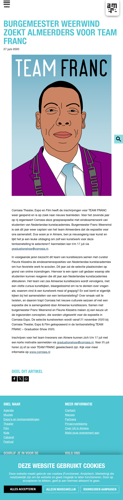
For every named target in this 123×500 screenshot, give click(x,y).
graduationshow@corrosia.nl (30, 249)
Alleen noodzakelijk (61, 489)
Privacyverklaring (76, 424)
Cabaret (9, 437)
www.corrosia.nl (39, 352)
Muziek (8, 415)
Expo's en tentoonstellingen (21, 419)
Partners (70, 419)
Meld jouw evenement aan (82, 433)
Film (6, 428)
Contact (70, 410)
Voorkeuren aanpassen (99, 489)
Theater (8, 424)
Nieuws (70, 415)
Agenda (9, 410)
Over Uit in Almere (77, 428)
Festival (8, 442)
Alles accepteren (23, 489)
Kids (6, 433)
